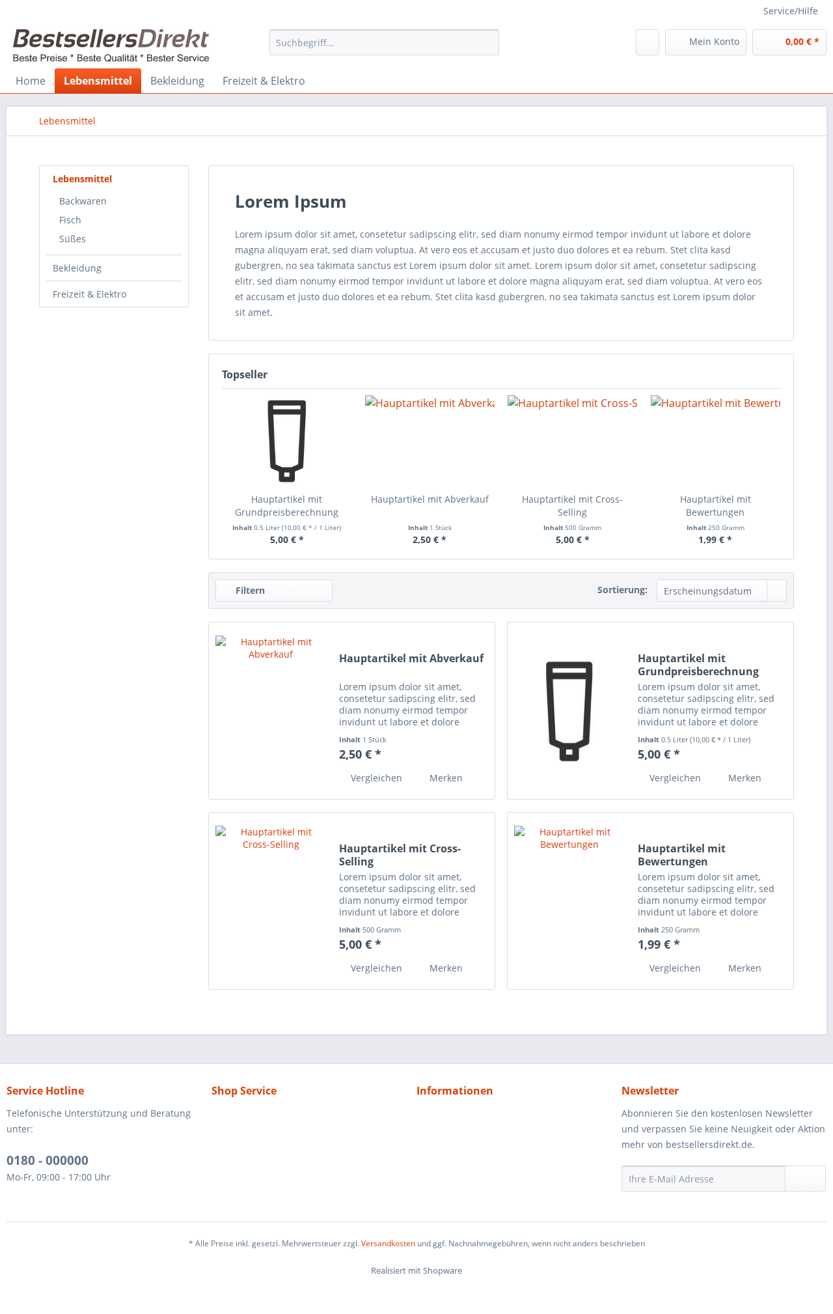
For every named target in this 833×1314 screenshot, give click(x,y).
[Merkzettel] (647, 42)
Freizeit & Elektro (89, 294)
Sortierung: (622, 589)
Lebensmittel (82, 179)
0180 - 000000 (48, 1160)
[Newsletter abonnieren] (805, 1179)
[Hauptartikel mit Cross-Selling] (573, 440)
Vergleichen (375, 778)
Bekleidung (77, 268)
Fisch (70, 220)
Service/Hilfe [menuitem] (791, 11)
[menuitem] (384, 42)
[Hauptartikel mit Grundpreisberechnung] (287, 440)
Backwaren (83, 201)
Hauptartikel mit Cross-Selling (572, 505)
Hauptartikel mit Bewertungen (715, 505)
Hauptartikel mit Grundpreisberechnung (286, 505)
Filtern (249, 590)
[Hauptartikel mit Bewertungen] (716, 440)
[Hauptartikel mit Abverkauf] (430, 440)
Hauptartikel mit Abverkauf (430, 499)
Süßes (72, 238)
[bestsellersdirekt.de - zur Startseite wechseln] (111, 45)
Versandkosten (388, 1243)
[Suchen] (487, 42)
